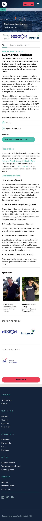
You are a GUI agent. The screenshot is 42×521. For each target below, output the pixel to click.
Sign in (4, 404)
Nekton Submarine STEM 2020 (18, 139)
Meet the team (7, 485)
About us (5, 482)
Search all (5, 427)
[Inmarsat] (34, 36)
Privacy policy (7, 469)
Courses (4, 420)
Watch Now (21, 380)
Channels (5, 423)
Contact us (6, 489)
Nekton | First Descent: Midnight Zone (18, 161)
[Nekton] (19, 36)
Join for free (28, 4)
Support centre (8, 462)
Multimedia (6, 443)
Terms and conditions (10, 466)
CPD (3, 446)
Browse (4, 416)
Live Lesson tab (24, 166)
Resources (5, 439)
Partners (5, 450)
